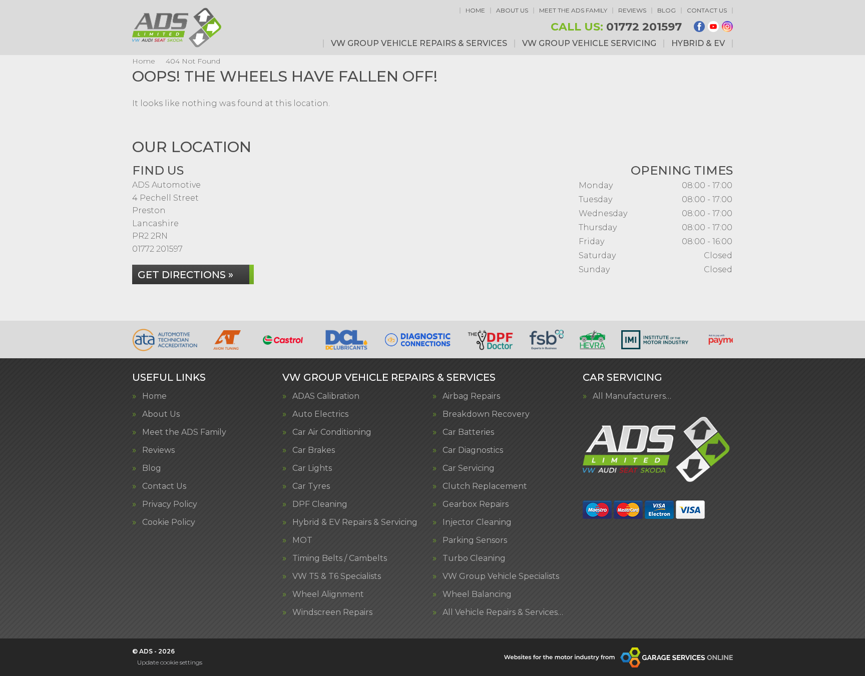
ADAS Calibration (325, 396)
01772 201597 (616, 27)
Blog (666, 10)
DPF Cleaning (319, 504)
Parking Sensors (475, 540)
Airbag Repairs (471, 396)
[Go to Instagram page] (727, 26)
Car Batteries (468, 432)
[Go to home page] (177, 28)
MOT (302, 540)
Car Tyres (311, 486)
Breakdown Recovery (486, 414)
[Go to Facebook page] (699, 26)
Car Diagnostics (473, 450)
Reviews (632, 10)
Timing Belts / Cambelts (339, 558)
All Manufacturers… (632, 396)
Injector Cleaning (477, 522)
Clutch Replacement (485, 486)
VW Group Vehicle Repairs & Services (419, 44)
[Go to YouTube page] (713, 26)
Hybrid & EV (698, 44)
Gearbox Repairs (476, 504)
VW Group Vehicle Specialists (501, 576)
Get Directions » (185, 275)
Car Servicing (469, 468)
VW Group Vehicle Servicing (589, 44)
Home (475, 10)
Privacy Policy (169, 504)
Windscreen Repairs (332, 612)
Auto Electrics (320, 414)
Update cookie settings (169, 662)
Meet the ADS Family (573, 10)
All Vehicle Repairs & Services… (503, 612)
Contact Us (707, 10)
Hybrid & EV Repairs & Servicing (354, 522)
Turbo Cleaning (474, 558)
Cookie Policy (168, 522)
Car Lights (312, 468)
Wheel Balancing (477, 594)
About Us (512, 10)
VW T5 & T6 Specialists (336, 576)
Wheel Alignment (328, 594)
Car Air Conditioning (331, 432)
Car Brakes (313, 450)
